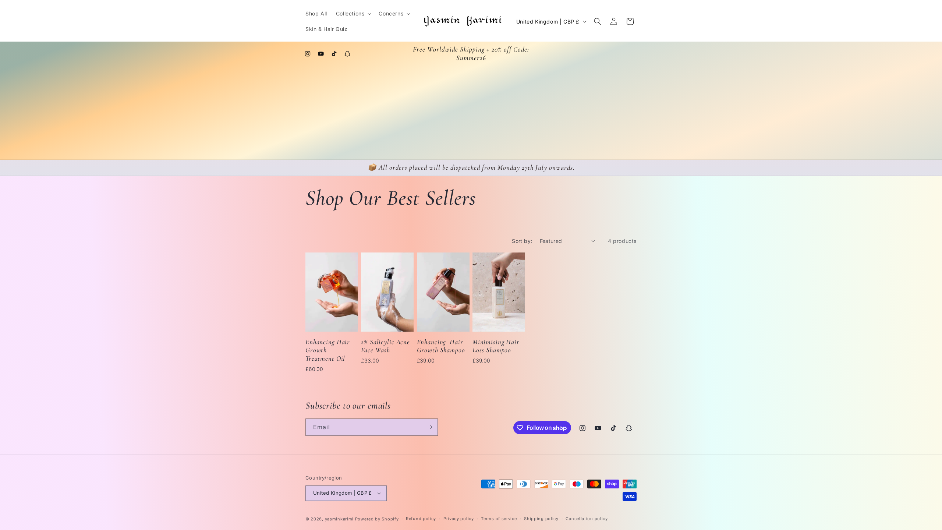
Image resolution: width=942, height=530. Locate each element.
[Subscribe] (429, 427)
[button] (353, 13)
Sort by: (522, 241)
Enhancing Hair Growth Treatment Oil (327, 350)
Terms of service (499, 518)
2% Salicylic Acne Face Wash (385, 346)
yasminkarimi (339, 519)
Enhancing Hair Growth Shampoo (441, 346)
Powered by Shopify (377, 519)
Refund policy (421, 518)
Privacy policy (458, 518)
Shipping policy (541, 518)
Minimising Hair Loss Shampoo (496, 346)
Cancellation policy (587, 518)
